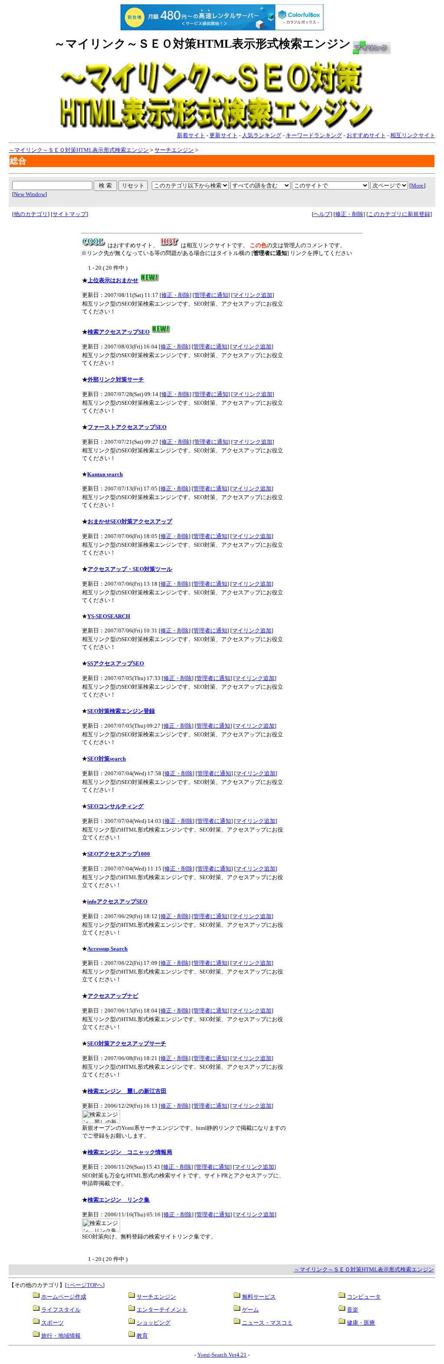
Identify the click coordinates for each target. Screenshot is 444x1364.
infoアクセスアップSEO (117, 901)
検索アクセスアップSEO (119, 332)
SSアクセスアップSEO (115, 663)
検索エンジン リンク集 (119, 1199)
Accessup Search (107, 948)
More (417, 185)
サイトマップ (69, 214)
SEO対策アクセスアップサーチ (126, 1043)
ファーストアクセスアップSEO (127, 427)
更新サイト (223, 135)
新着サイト (191, 135)
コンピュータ (364, 1296)
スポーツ (52, 1322)
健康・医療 (361, 1322)
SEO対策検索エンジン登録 (121, 711)
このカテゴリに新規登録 (399, 214)
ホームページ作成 (63, 1296)
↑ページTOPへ (85, 1285)
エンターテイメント (162, 1309)
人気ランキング (261, 135)
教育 (142, 1335)
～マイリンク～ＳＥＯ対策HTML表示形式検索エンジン (79, 150)
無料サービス (259, 1296)
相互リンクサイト (412, 135)
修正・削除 (349, 214)
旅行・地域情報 (61, 1335)
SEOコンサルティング (115, 806)
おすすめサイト (366, 135)
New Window (29, 194)
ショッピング (153, 1322)
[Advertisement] (45, 360)
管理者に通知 (211, 295)
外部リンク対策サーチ (116, 379)
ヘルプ (321, 214)
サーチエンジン (174, 150)
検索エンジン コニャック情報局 (130, 1152)
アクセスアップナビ (113, 996)
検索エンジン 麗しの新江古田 (127, 1091)
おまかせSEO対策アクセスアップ (130, 521)
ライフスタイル (61, 1309)
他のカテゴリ (31, 214)
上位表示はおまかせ (113, 280)
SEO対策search (106, 758)
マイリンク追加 (252, 295)
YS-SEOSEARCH (108, 616)
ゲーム (250, 1309)
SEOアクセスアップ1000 (118, 854)
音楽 (352, 1309)
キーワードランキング (314, 135)
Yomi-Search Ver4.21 (222, 1354)
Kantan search (105, 474)
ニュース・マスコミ (267, 1322)
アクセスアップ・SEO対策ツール (130, 569)
